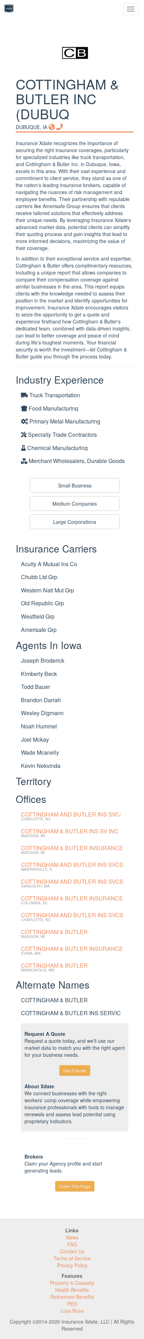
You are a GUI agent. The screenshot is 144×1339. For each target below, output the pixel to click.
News (72, 1237)
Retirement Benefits (72, 1296)
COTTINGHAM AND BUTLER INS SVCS (72, 865)
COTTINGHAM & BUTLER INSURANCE (72, 848)
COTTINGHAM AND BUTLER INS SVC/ (71, 814)
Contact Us (72, 1251)
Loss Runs (72, 1310)
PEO (72, 1303)
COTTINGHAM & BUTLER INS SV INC (69, 831)
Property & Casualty (72, 1282)
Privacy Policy (72, 1265)
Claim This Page (75, 1186)
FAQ (72, 1244)
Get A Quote (74, 1070)
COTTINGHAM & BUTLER (54, 932)
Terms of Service (72, 1258)
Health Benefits (72, 1289)
